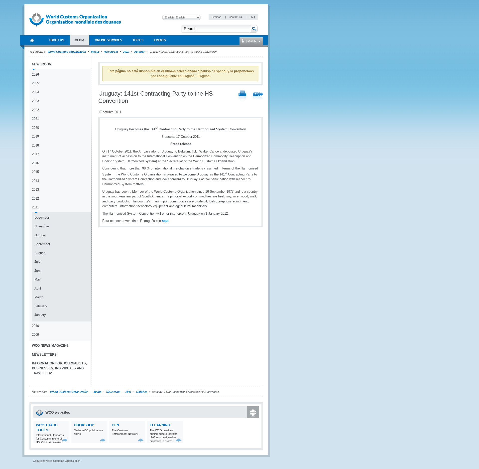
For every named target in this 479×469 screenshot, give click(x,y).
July (37, 262)
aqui (165, 221)
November (41, 226)
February (40, 306)
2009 (35, 334)
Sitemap (217, 16)
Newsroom (111, 51)
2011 (126, 51)
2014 (35, 181)
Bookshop (84, 425)
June (37, 271)
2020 (35, 128)
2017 (35, 154)
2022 (35, 110)
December (41, 217)
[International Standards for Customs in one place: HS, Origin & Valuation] (65, 440)
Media (95, 51)
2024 (35, 92)
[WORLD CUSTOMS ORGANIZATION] (32, 40)
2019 (35, 136)
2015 (35, 172)
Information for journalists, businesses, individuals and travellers (59, 368)
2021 (35, 119)
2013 (35, 189)
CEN (115, 425)
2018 (35, 145)
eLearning (160, 425)
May (37, 279)
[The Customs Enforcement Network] (141, 440)
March (38, 297)
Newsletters (44, 354)
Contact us (236, 16)
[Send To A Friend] (258, 96)
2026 (35, 74)
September (42, 244)
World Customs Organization (67, 51)
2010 (35, 326)
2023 (35, 101)
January (40, 315)
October (139, 51)
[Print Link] (242, 96)
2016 (35, 163)
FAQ (252, 16)
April (37, 288)
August (39, 253)
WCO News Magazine (50, 345)
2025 (35, 83)
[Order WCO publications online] (103, 440)
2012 (35, 198)
